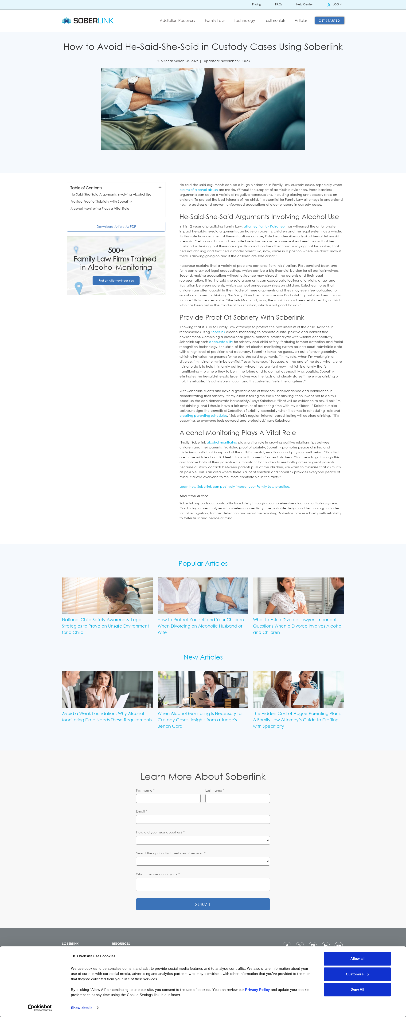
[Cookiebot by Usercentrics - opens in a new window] (39, 1007)
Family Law (215, 20)
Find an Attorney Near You (116, 280)
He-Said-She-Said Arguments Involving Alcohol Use (110, 194)
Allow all (357, 959)
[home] (88, 20)
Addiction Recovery (177, 20)
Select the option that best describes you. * (171, 853)
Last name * (214, 790)
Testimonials (274, 20)
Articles (301, 20)
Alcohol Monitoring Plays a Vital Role (99, 208)
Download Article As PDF (116, 226)
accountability (221, 342)
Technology (244, 20)
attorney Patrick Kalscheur (265, 226)
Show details (81, 1008)
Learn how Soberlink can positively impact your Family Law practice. (235, 486)
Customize (354, 974)
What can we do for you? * (158, 874)
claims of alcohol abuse (199, 190)
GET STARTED (329, 20)
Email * (141, 811)
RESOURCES (121, 944)
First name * (145, 790)
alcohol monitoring (222, 442)
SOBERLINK (70, 944)
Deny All (357, 989)
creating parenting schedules (203, 415)
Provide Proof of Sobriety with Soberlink (101, 201)
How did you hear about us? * (160, 832)
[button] (179, 20)
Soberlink (218, 332)
